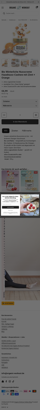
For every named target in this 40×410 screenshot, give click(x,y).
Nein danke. (10, 210)
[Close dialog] (38, 195)
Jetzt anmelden (10, 207)
